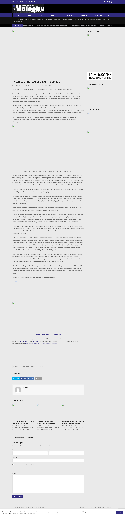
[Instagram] (109, 1)
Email (51, 449)
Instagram (35, 341)
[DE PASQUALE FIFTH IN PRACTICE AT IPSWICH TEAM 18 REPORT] (73, 411)
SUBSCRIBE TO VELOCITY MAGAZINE (48, 334)
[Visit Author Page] (18, 390)
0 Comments (47, 85)
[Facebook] (107, 1)
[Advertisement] (48, 356)
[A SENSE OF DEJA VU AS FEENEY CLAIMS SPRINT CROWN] (23, 411)
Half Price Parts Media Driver (21, 366)
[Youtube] (111, 1)
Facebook (20, 341)
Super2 (33, 366)
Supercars (36, 85)
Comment (15, 473)
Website (14, 457)
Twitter (26, 341)
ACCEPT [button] (119, 512)
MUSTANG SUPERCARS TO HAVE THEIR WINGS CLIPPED (95, 507)
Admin (28, 85)
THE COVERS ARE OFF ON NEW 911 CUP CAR (79, 26)
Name (14, 449)
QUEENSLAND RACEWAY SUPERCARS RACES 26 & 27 (48, 26)
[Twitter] (105, 1)
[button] (16, 378)
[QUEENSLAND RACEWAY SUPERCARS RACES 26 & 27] (48, 411)
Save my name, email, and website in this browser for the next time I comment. (37, 464)
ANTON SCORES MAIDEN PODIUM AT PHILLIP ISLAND (29, 507)
